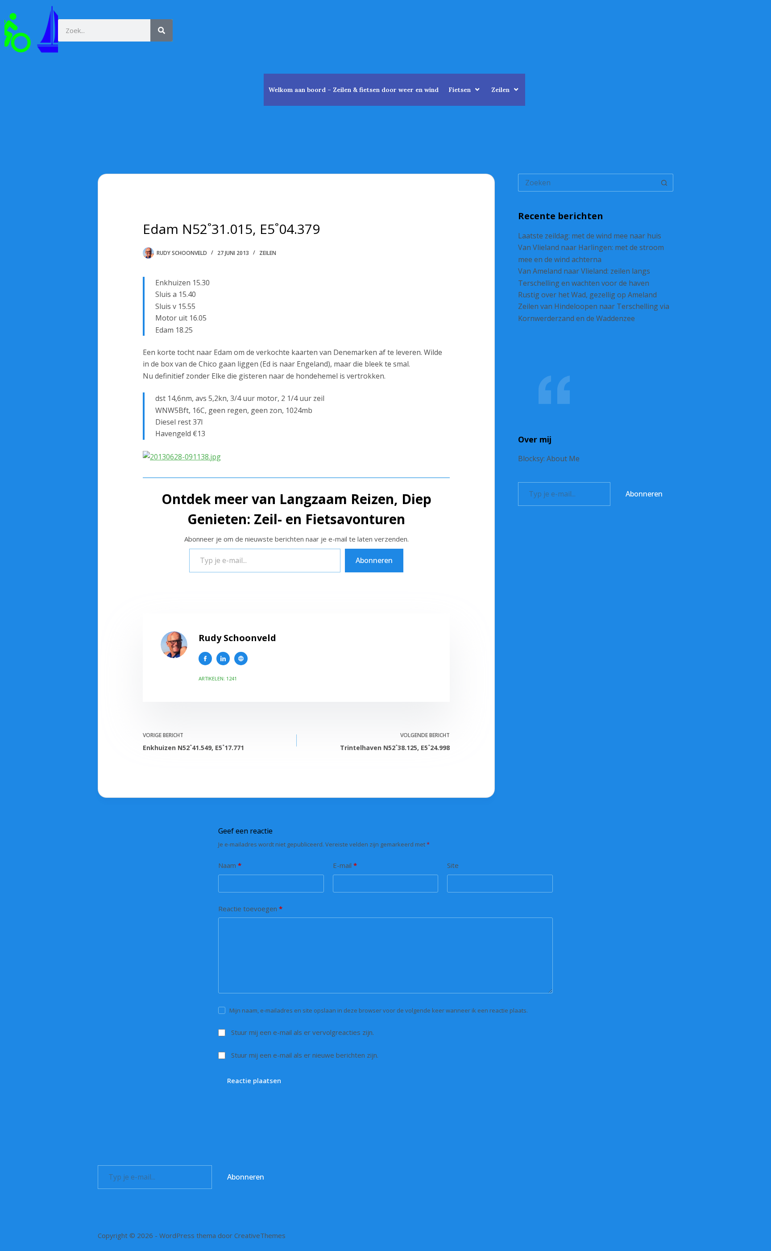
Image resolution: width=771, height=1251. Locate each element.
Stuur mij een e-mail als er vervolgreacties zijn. (302, 1032)
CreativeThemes (260, 1235)
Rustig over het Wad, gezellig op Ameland (587, 295)
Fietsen (459, 90)
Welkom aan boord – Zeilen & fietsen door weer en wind (354, 90)
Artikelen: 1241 (218, 678)
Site (453, 865)
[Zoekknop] (664, 183)
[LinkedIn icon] (223, 658)
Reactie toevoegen (250, 908)
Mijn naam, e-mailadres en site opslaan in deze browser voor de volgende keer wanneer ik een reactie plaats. (378, 1010)
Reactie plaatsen (254, 1080)
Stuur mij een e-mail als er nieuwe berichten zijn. (304, 1055)
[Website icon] (241, 658)
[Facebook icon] (205, 658)
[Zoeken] (161, 30)
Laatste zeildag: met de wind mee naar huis (589, 236)
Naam (229, 865)
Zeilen (500, 90)
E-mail (345, 865)
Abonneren (374, 560)
